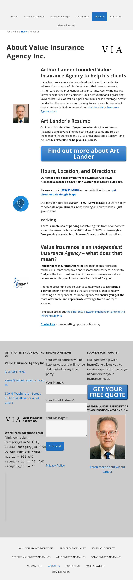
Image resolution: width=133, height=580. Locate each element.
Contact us (48, 324)
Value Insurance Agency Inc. (66, 6)
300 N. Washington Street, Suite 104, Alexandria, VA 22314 (23, 398)
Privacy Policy (55, 465)
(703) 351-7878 (69, 190)
